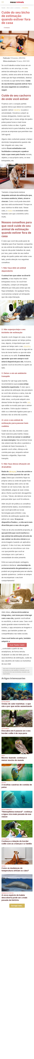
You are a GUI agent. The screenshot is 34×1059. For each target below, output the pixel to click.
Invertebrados (7, 809)
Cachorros (5, 728)
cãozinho (27, 346)
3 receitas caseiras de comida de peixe (17, 786)
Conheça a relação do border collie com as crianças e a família (17, 842)
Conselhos (25, 8)
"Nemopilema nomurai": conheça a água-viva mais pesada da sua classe (17, 814)
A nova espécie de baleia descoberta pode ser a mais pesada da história (14, 897)
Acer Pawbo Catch (17, 645)
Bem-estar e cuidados (13, 8)
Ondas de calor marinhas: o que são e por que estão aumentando (17, 705)
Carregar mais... (17, 906)
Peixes (4, 782)
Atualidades (6, 701)
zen (28, 402)
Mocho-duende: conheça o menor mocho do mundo (14, 759)
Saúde (3, 8)
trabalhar (17, 110)
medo (10, 211)
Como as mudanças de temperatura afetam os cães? (15, 869)
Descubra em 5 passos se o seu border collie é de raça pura (16, 732)
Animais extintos (7, 893)
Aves (3, 755)
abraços (12, 471)
